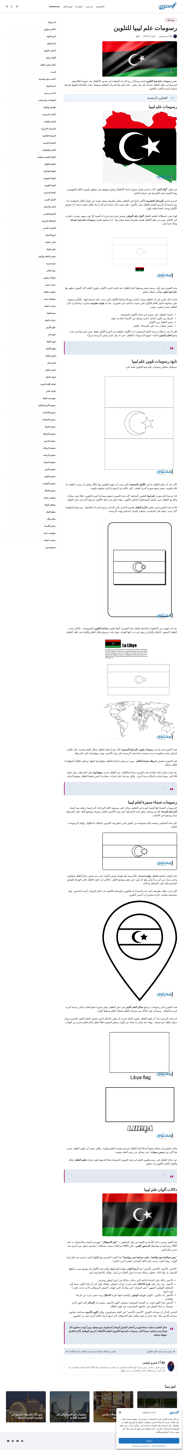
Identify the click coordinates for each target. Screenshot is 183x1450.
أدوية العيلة (51, 36)
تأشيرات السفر (49, 228)
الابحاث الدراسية (49, 114)
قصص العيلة (50, 370)
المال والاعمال (50, 206)
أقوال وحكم (51, 57)
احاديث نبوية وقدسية (47, 79)
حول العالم (51, 270)
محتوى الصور (50, 469)
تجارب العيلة (50, 242)
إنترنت (53, 72)
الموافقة (149, 1441)
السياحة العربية (49, 143)
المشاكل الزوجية (49, 221)
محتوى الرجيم (50, 441)
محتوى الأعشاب (49, 412)
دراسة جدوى (50, 284)
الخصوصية (100, 6)
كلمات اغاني (51, 391)
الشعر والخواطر (49, 150)
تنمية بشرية (51, 263)
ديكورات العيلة (50, 292)
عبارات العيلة (50, 320)
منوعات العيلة (50, 540)
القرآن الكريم (50, 199)
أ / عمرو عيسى (152, 1362)
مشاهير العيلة (50, 504)
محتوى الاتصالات (49, 419)
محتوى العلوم (50, 476)
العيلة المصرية (50, 192)
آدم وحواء (52, 22)
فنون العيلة (170, 20)
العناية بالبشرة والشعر (46, 157)
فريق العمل (67, 6)
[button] (120, 1412)
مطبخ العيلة (51, 512)
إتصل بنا (79, 6)
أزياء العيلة (51, 43)
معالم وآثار (51, 519)
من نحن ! (88, 6)
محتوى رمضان (50, 497)
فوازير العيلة (51, 355)
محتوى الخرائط (49, 433)
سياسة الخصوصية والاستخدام (141, 1446)
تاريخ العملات (50, 235)
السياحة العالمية (49, 135)
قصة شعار (51, 363)
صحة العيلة (51, 313)
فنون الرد (52, 334)
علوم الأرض (51, 327)
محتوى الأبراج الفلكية (47, 405)
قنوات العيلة (51, 377)
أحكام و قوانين (50, 29)
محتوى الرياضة (49, 455)
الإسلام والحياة (50, 107)
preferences (54, 6)
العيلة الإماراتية (49, 171)
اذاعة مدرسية (50, 93)
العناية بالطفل (50, 164)
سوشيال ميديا (50, 299)
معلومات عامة (50, 533)
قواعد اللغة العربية (48, 384)
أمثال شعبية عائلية (48, 64)
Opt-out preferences (159, 1446)
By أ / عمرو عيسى (165, 36)
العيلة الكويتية (50, 185)
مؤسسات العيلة (49, 398)
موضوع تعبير (50, 547)
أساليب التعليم (50, 50)
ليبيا (137, 36)
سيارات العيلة (50, 306)
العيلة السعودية (49, 178)
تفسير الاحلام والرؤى (47, 256)
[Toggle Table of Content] (171, 98)
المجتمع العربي (49, 214)
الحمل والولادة (50, 121)
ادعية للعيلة (51, 86)
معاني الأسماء (50, 526)
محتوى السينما (50, 462)
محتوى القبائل (50, 490)
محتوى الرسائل (49, 448)
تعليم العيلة (51, 249)
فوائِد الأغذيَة (51, 348)
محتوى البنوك (50, 426)
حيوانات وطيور (50, 277)
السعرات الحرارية (48, 128)
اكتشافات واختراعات (47, 100)
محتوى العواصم (49, 483)
